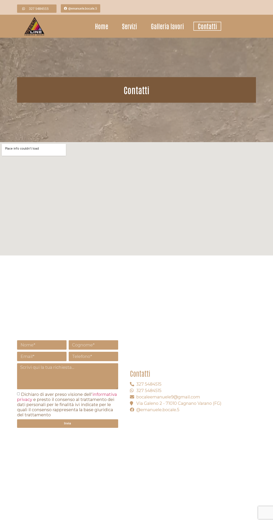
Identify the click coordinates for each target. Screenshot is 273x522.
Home (101, 26)
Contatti (207, 26)
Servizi (129, 26)
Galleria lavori (167, 26)
